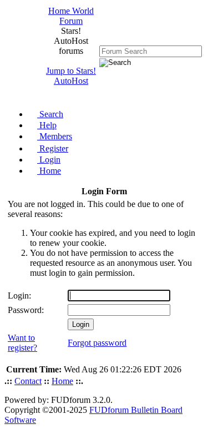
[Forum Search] (150, 50)
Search (50, 114)
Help (47, 125)
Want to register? (22, 342)
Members (54, 136)
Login (48, 159)
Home (49, 170)
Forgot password (97, 342)
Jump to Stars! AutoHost (71, 75)
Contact (28, 381)
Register (52, 148)
